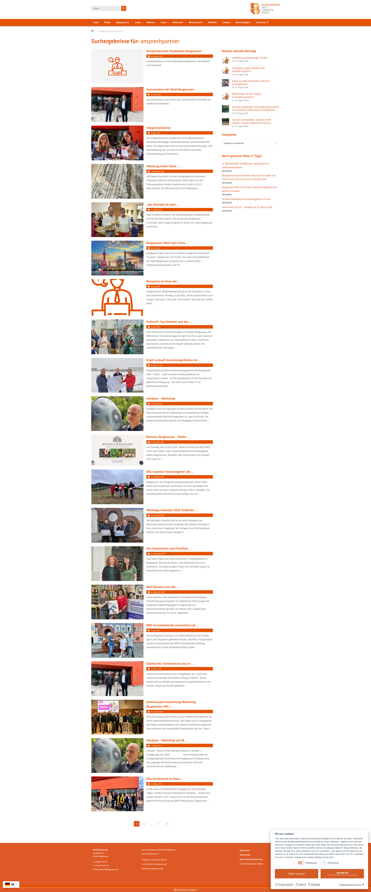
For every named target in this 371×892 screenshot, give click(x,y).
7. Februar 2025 (156, 745)
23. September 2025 (158, 554)
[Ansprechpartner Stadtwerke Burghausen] (117, 66)
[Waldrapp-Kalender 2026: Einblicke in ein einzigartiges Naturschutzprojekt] (117, 525)
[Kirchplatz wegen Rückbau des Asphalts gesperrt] (225, 70)
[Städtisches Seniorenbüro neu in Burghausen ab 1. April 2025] (117, 679)
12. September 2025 (158, 592)
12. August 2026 (156, 210)
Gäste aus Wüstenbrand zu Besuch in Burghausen (251, 82)
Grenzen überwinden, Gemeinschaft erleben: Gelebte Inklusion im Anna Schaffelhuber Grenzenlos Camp (251, 123)
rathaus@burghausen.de (109, 869)
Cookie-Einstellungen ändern (251, 863)
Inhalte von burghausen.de (152, 868)
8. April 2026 (155, 327)
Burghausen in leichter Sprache (154, 859)
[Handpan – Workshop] (117, 414)
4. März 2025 (155, 133)
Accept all (342, 873)
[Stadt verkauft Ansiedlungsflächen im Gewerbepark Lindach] (117, 375)
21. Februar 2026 (157, 365)
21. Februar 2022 (157, 56)
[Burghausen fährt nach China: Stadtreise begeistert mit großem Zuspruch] (117, 258)
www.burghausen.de (150, 853)
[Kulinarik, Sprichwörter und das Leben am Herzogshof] (117, 337)
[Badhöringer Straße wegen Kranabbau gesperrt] (225, 95)
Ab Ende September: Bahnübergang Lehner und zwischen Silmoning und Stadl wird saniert (255, 110)
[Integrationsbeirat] (117, 143)
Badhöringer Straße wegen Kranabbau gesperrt (246, 95)
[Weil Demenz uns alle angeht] (117, 602)
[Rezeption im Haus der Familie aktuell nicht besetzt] (117, 298)
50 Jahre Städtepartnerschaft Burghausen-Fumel (246, 199)
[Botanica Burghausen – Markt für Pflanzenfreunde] (117, 451)
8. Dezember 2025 (157, 442)
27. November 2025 (157, 515)
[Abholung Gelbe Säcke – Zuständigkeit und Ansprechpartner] (117, 181)
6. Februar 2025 (156, 784)
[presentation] (301, 862)
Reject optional (296, 873)
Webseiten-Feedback (186, 889)
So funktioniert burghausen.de (154, 864)
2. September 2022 (157, 171)
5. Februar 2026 (156, 404)
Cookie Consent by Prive (350, 885)
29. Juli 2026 (155, 248)
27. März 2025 (156, 95)
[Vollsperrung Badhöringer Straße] (225, 59)
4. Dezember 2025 (157, 477)
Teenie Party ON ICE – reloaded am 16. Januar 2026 (247, 207)
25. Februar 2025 (157, 712)
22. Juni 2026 (155, 286)
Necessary (311, 862)
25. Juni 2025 (155, 630)
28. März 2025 (156, 669)
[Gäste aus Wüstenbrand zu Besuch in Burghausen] (225, 83)
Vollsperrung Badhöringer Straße (250, 57)
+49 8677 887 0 (100, 861)
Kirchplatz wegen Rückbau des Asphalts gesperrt (248, 69)
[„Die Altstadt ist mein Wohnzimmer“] (117, 220)
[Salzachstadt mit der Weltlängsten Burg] (265, 8)
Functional (333, 862)
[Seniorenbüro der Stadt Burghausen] (117, 105)
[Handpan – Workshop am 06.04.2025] (117, 756)
